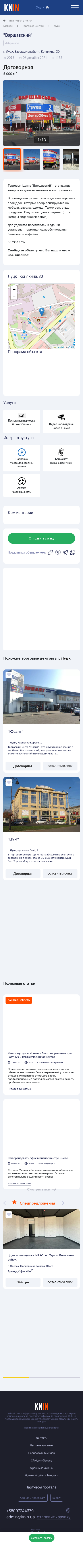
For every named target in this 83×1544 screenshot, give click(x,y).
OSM (71, 347)
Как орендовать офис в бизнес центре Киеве (38, 1158)
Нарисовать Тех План (41, 1453)
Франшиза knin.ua (41, 1468)
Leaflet (60, 347)
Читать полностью (19, 1088)
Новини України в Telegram (41, 1475)
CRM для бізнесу (41, 1460)
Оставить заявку (41, 1538)
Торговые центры (33, 25)
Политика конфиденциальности (41, 1427)
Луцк (57, 25)
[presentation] (12, 113)
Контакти (41, 1438)
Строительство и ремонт (50, 1062)
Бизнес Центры (46, 1163)
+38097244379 (20, 1510)
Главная (8, 25)
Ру (48, 7)
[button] (41, 311)
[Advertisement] (41, 609)
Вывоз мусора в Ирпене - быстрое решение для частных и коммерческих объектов (40, 1055)
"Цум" (13, 839)
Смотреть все (38, 1189)
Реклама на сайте (41, 1445)
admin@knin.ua (38, 1516)
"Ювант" (15, 731)
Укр (38, 7)
